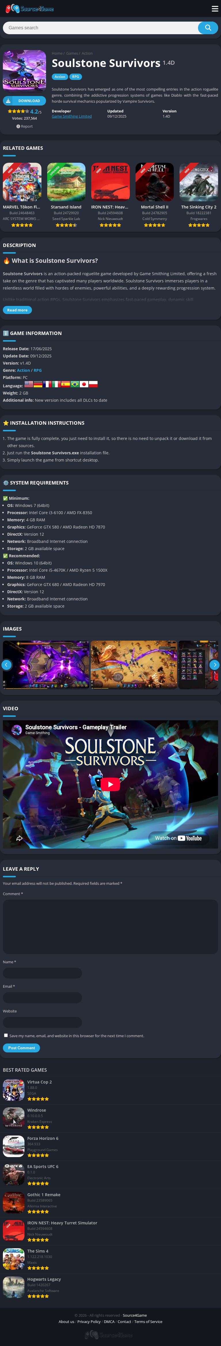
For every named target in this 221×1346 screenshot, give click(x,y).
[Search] (208, 28)
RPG (75, 76)
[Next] (214, 665)
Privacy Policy (89, 1321)
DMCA (109, 1321)
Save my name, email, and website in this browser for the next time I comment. (76, 1035)
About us (66, 1321)
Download (29, 100)
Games (72, 53)
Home (57, 53)
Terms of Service (148, 1321)
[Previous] (6, 665)
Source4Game (135, 1315)
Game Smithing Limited (72, 116)
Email (9, 986)
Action (87, 53)
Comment (13, 893)
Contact (124, 1321)
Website (10, 1011)
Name (9, 961)
